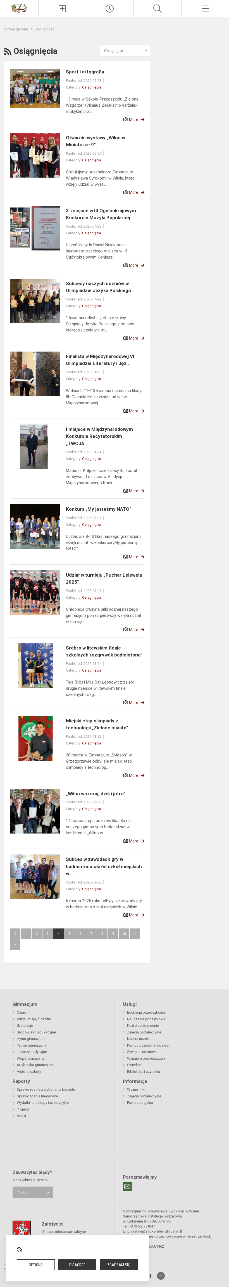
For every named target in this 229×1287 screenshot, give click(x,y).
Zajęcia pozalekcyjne (144, 1032)
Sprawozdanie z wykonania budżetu (46, 1089)
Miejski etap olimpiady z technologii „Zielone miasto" (97, 724)
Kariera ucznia (138, 1039)
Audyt (21, 1116)
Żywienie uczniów (141, 1052)
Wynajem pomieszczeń (146, 1058)
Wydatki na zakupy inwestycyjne (43, 1102)
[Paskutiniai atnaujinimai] (110, 8)
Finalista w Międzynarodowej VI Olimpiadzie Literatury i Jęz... (100, 360)
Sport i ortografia (85, 72)
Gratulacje (25, 1025)
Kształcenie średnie (143, 1025)
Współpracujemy (30, 1058)
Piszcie (22, 1192)
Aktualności (45, 29)
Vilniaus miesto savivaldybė (64, 1231)
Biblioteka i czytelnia (143, 1071)
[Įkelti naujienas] (62, 8)
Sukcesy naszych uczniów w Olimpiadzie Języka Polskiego (98, 287)
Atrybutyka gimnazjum (35, 1065)
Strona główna (16, 29)
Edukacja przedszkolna (146, 1012)
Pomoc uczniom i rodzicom (149, 1045)
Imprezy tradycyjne (32, 1052)
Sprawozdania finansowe (37, 1096)
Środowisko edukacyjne (36, 1032)
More (133, 119)
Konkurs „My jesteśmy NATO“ (98, 509)
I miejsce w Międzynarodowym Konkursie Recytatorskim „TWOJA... (99, 436)
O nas (21, 1012)
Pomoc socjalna (140, 1102)
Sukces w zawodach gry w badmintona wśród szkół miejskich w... (104, 866)
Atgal (15, 933)
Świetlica (134, 1065)
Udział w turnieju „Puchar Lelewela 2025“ (104, 578)
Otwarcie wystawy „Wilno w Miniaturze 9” (95, 141)
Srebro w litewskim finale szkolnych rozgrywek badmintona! (104, 651)
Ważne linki (136, 1089)
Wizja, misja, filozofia (34, 1019)
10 (124, 934)
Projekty (23, 1109)
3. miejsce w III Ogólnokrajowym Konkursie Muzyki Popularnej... (101, 214)
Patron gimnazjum (31, 1045)
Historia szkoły (29, 1071)
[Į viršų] (161, 1276)
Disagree (77, 1265)
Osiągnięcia (91, 87)
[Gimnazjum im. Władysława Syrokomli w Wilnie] (19, 7)
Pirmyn (15, 944)
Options (36, 1265)
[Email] (127, 1186)
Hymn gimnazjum (31, 1039)
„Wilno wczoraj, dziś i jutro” (95, 793)
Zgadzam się (118, 1265)
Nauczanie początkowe (146, 1019)
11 (135, 934)
